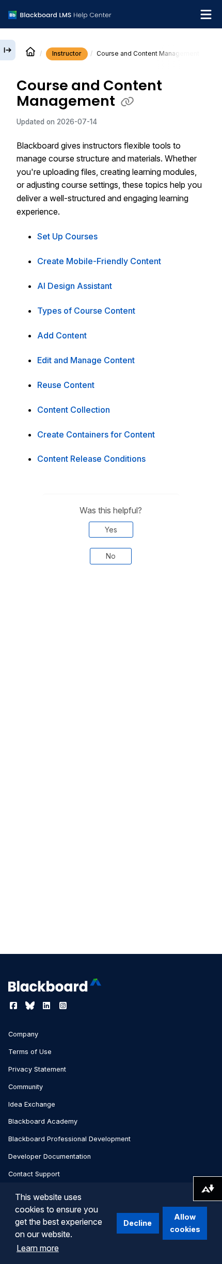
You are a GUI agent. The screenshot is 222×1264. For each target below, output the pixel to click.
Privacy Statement (37, 1069)
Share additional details (111, 607)
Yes (111, 529)
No (111, 556)
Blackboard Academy (42, 1121)
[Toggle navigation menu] (206, 14)
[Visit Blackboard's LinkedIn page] (47, 1005)
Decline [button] (137, 1223)
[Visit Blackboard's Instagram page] (63, 1005)
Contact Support (34, 1174)
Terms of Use (30, 1052)
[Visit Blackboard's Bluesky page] (31, 1005)
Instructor (67, 53)
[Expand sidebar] (7, 50)
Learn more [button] (38, 1248)
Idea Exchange (31, 1104)
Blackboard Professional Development (69, 1139)
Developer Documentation (49, 1156)
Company (23, 1034)
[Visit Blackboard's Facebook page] (14, 1005)
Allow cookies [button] (185, 1223)
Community (25, 1087)
